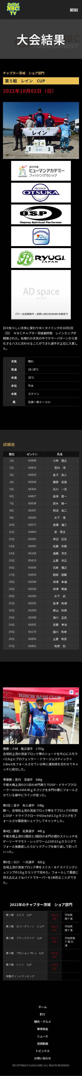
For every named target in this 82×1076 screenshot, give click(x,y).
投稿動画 (42, 1043)
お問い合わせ (42, 1058)
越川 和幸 (60, 632)
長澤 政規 (60, 603)
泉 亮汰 (59, 532)
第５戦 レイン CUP (19, 964)
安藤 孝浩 (60, 625)
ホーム (42, 1007)
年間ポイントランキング (20, 976)
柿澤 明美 (60, 589)
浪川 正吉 (60, 617)
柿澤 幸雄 (60, 582)
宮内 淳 (59, 468)
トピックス (43, 1051)
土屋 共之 (60, 560)
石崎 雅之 (60, 568)
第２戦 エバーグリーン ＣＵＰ (25, 926)
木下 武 (59, 596)
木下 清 (59, 518)
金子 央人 (60, 475)
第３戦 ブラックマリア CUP (24, 938)
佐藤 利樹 (60, 546)
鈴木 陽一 (60, 503)
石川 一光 (60, 489)
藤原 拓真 (60, 482)
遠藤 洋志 (60, 553)
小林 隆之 (60, 461)
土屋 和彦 (60, 639)
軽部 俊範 (60, 575)
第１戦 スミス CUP (19, 915)
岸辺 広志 (60, 539)
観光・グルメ (42, 1021)
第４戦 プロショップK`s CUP (25, 953)
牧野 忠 (59, 646)
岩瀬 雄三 (60, 525)
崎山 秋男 (60, 610)
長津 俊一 (60, 496)
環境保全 (42, 1029)
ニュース (42, 1036)
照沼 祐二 (60, 510)
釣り (42, 1014)
